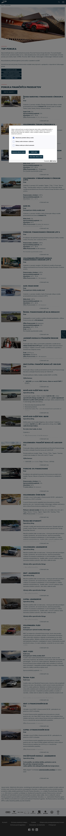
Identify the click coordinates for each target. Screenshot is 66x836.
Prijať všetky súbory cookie (36, 156)
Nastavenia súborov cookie (18, 152)
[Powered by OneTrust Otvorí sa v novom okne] (50, 162)
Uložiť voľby (34, 152)
